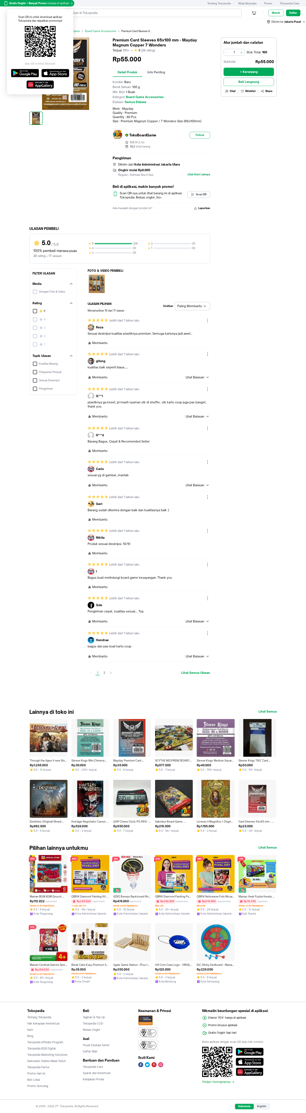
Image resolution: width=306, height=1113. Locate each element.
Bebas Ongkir (91, 1029)
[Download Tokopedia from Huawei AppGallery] (250, 1072)
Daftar (293, 12)
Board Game (72, 31)
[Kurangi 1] (226, 52)
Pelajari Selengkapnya (216, 1082)
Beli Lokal (33, 1079)
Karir (30, 1029)
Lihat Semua (268, 711)
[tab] (127, 72)
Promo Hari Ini (36, 1073)
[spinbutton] (234, 52)
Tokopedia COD (93, 1023)
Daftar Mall (90, 1051)
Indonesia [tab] (244, 1106)
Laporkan (204, 208)
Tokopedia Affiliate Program (45, 1042)
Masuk (276, 12)
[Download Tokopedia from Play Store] (250, 1052)
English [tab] (261, 1106)
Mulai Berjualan (247, 3)
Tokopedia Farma (38, 1067)
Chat (233, 91)
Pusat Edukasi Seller (96, 1045)
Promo (268, 3)
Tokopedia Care (289, 3)
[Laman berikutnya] (110, 672)
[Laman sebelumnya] (90, 672)
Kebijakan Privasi (93, 1079)
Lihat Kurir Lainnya (199, 174)
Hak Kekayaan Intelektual (43, 1023)
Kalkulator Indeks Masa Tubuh (46, 1061)
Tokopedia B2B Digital (41, 1048)
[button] (286, 22)
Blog (30, 1036)
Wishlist (250, 91)
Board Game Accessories (100, 31)
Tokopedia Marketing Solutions (47, 1054)
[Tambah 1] (241, 52)
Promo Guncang (37, 1086)
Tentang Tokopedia (219, 3)
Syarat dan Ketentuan (97, 1073)
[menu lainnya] (207, 320)
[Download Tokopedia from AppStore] (250, 1062)
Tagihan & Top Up (94, 1017)
